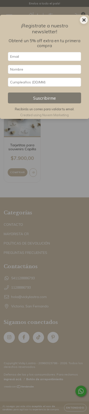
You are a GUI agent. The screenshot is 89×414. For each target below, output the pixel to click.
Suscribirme (44, 98)
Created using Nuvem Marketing (44, 115)
